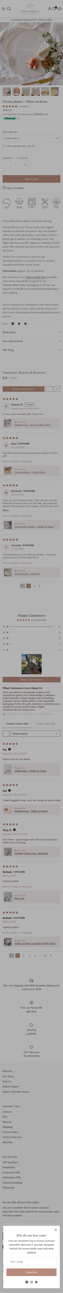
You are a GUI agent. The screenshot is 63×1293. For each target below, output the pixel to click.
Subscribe (31, 1272)
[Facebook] (27, 1282)
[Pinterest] (36, 1282)
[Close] (55, 1229)
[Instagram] (31, 1282)
